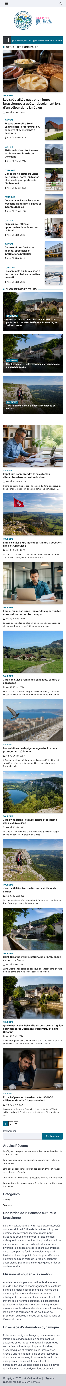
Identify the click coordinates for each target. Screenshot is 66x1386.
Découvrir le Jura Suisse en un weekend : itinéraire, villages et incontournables (23, 203)
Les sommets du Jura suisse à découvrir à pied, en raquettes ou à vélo (22, 274)
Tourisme (8, 95)
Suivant (16, 1123)
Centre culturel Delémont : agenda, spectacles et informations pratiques (20, 250)
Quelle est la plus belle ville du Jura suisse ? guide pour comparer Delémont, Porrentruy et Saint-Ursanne (31, 322)
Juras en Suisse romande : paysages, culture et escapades (32, 1177)
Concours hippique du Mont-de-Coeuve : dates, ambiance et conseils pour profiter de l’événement (22, 178)
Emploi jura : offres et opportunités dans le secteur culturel (22, 227)
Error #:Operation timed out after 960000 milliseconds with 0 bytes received (28, 1099)
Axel (8, 112)
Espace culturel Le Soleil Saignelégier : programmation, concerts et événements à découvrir (22, 128)
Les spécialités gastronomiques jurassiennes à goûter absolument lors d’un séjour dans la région (32, 104)
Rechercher (9, 1130)
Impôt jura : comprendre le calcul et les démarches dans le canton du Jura (26, 475)
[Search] (60, 3)
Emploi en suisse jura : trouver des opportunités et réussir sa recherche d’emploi (32, 612)
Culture (9, 120)
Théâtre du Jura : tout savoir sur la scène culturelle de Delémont (21, 153)
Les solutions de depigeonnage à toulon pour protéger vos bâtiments (30, 750)
